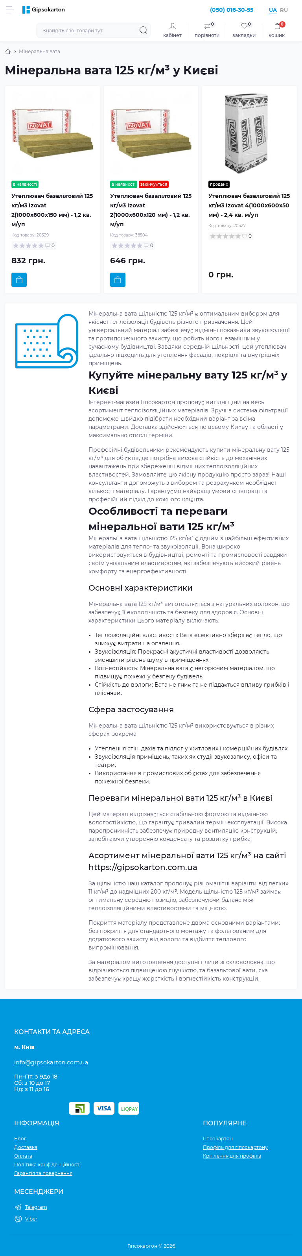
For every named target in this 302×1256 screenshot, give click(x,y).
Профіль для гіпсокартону (235, 1147)
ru (284, 10)
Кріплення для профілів (232, 1156)
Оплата (23, 1156)
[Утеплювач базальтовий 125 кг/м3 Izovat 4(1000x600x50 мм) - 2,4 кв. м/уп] (249, 133)
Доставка (25, 1147)
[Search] (143, 30)
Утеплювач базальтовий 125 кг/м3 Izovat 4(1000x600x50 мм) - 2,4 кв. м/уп (249, 205)
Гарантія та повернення (43, 1173)
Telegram (36, 1207)
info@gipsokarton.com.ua (51, 1062)
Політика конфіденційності (47, 1164)
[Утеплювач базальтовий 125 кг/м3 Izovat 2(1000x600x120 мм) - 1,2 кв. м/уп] (151, 133)
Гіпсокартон (218, 1138)
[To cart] (19, 280)
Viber (31, 1219)
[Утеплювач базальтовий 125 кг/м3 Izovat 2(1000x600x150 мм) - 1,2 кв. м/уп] (52, 133)
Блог (20, 1138)
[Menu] (10, 10)
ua (273, 10)
